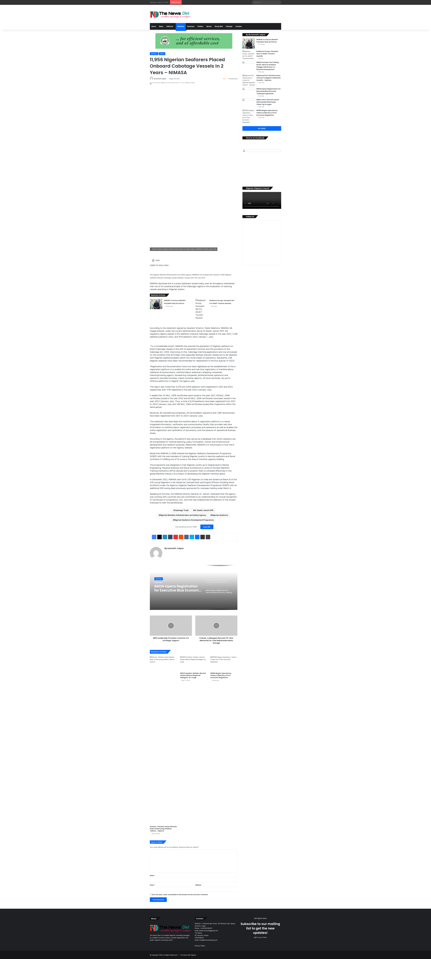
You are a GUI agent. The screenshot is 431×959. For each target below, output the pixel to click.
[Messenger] (197, 537)
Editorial (169, 26)
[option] (193, 587)
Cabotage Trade (182, 510)
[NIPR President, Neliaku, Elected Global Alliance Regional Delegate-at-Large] (193, 663)
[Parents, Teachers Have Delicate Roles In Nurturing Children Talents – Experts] (163, 740)
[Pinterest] (175, 537)
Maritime (180, 26)
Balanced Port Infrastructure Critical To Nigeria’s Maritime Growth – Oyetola (176, 588)
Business (190, 26)
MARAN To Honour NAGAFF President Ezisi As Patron (267, 40)
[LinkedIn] (165, 537)
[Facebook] (154, 537)
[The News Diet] (170, 14)
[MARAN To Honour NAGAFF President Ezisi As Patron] (156, 304)
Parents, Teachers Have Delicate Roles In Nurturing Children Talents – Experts (163, 828)
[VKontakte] (186, 537)
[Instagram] (171, 552)
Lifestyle (229, 26)
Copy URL (207, 527)
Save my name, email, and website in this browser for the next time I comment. (180, 894)
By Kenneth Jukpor (160, 79)
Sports (209, 26)
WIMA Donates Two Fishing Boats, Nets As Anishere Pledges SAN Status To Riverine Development (267, 66)
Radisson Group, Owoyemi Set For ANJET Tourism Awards (267, 53)
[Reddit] (181, 537)
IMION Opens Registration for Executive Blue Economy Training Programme (268, 91)
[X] (159, 537)
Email (152, 885)
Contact (238, 26)
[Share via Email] (202, 537)
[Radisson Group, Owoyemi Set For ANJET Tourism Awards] (201, 309)
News (161, 26)
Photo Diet (219, 26)
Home (153, 26)
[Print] (208, 537)
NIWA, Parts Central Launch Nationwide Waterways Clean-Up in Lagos (267, 102)
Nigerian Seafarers (220, 515)
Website (198, 885)
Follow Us (250, 216)
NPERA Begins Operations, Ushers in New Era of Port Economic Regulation (221, 675)
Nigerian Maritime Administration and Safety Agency (183, 515)
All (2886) (262, 128)
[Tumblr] (170, 537)
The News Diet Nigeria (188, 955)
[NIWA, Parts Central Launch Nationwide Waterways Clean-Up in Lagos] (248, 103)
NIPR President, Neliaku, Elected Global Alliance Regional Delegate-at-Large (193, 675)
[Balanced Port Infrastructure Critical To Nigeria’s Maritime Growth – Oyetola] (248, 80)
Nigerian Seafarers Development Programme (194, 520)
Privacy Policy (200, 946)
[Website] (166, 552)
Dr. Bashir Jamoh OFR (203, 510)
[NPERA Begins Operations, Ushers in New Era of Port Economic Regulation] (223, 663)
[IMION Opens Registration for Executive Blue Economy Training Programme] (248, 92)
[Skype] (192, 537)
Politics (200, 26)
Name (152, 875)
